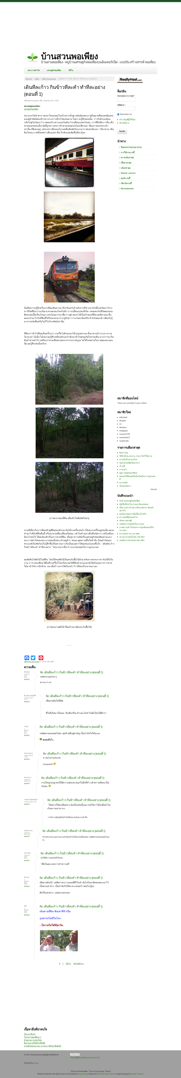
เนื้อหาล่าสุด (126, 162)
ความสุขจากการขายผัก (129, 533)
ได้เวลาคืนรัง (29, 1034)
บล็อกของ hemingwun (32, 662)
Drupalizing (82, 1074)
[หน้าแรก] (32, 57)
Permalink (27, 679)
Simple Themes (137, 1074)
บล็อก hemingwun (49, 79)
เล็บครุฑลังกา (125, 486)
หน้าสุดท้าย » (78, 963)
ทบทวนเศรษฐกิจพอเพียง (129, 500)
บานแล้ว (123, 469)
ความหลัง (123, 482)
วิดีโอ (70, 70)
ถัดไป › (68, 963)
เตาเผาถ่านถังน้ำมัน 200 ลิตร (132, 537)
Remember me (126, 114)
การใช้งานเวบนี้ (128, 152)
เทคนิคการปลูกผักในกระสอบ (131, 524)
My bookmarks (127, 188)
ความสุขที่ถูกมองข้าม (128, 517)
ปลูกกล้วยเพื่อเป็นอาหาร (129, 463)
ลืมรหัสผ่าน (124, 123)
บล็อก (37, 79)
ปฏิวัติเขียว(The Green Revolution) (133, 504)
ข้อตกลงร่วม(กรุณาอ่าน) (131, 147)
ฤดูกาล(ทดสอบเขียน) (128, 473)
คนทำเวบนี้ (125, 178)
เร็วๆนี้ (122, 466)
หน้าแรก (29, 79)
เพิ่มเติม (153, 489)
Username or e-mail (126, 96)
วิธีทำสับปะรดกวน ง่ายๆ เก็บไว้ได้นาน (135, 456)
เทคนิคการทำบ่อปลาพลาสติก (132, 540)
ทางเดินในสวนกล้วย (128, 459)
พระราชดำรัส (34, 70)
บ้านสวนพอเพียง (69, 56)
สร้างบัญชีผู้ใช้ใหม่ (127, 119)
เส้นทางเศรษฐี (125, 520)
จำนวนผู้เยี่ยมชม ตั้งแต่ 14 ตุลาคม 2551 (85, 1057)
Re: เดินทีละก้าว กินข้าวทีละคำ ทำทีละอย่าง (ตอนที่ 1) (71, 672)
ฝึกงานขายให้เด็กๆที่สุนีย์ (34, 1043)
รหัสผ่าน (121, 105)
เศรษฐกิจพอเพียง (54, 70)
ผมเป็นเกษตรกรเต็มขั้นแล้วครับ (132, 514)
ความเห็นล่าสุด (127, 157)
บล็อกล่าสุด (126, 168)
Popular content (128, 173)
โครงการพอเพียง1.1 (32, 1037)
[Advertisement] (90, 24)
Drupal (36, 1063)
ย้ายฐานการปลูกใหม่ (33, 1040)
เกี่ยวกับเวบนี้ (126, 183)
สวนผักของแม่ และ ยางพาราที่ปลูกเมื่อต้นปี (42, 1046)
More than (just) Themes (106, 1074)
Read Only (123, 452)
